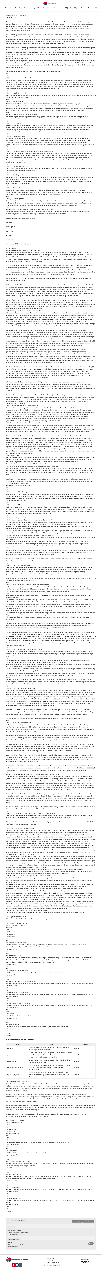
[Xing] (20, 1265)
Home (6, 8)
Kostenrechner (58, 8)
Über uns (83, 8)
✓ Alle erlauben (77, 1221)
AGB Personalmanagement (51, 1265)
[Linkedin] (13, 1265)
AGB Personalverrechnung (51, 1263)
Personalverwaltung (16, 8)
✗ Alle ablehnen (88, 1221)
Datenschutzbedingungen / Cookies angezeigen (18, 1232)
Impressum (51, 1258)
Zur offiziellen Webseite (13, 1234)
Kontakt (90, 8)
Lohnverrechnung (29, 8)
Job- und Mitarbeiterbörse (44, 8)
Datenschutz (51, 1260)
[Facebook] (17, 1265)
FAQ (66, 8)
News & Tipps (74, 8)
